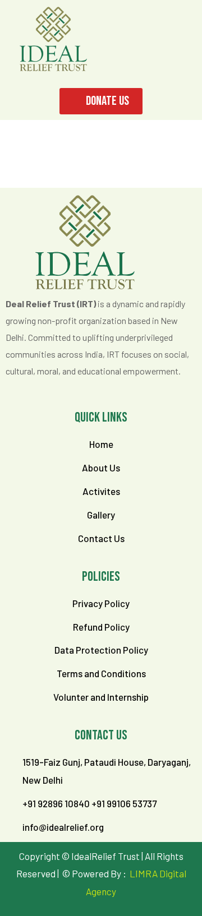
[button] (171, 16)
